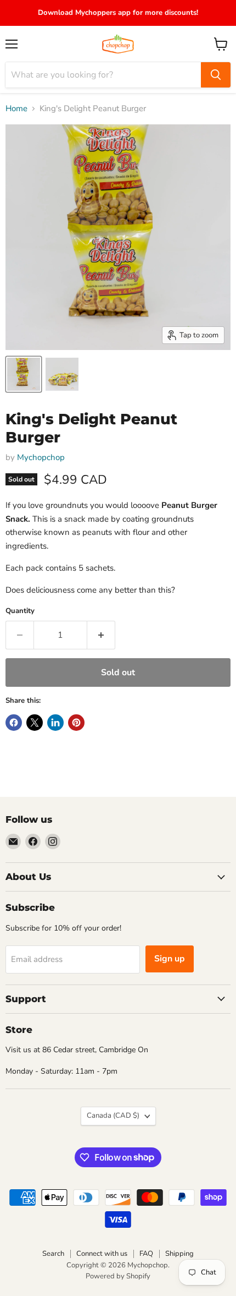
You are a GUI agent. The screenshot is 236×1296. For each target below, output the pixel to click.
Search (53, 1254)
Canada (113, 1115)
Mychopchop (41, 457)
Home (16, 108)
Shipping (179, 1254)
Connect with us (101, 1254)
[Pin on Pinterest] (76, 722)
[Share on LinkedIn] (55, 722)
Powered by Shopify (118, 1276)
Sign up (169, 959)
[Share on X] (34, 722)
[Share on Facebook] (13, 722)
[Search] (216, 75)
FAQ (146, 1254)
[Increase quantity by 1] (101, 635)
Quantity (20, 611)
